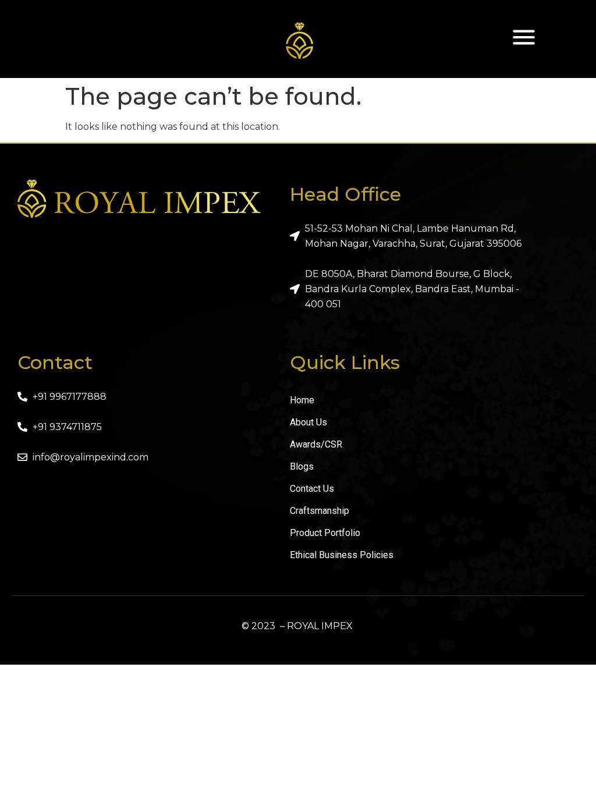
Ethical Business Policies (341, 554)
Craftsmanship (319, 510)
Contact (55, 362)
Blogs (302, 466)
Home (302, 400)
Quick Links (345, 362)
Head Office (345, 194)
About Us (308, 422)
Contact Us (312, 488)
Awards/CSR (316, 444)
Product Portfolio (325, 532)
